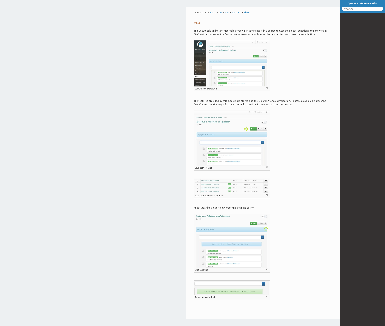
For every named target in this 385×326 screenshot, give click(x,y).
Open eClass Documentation (362, 3)
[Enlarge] (267, 88)
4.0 (227, 12)
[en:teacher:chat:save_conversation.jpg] (232, 164)
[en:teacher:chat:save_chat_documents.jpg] (232, 192)
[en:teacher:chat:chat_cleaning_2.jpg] (232, 294)
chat (246, 12)
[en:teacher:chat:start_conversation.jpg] (232, 85)
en (220, 12)
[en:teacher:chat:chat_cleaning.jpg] (232, 267)
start (213, 12)
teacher (236, 12)
